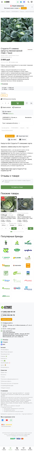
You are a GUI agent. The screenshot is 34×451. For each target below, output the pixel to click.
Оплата (24, 139)
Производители (5, 127)
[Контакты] (31, 2)
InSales (25, 435)
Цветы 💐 (3, 365)
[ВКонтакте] (2, 420)
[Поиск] (28, 2)
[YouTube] (7, 420)
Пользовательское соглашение (9, 383)
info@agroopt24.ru (8, 323)
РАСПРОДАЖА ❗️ (5, 363)
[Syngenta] (28, 250)
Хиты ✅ (3, 360)
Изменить (11, 113)
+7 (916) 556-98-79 (8, 315)
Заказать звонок (6, 319)
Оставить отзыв (17, 187)
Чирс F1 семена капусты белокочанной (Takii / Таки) (24, 217)
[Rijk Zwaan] (17, 242)
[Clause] (17, 258)
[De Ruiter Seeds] (28, 258)
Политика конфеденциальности (9, 379)
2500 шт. (4, 95)
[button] (11, 231)
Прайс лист (4, 372)
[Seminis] (28, 242)
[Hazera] (6, 265)
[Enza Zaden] (6, 250)
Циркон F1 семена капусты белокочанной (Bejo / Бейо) (8, 217)
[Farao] (28, 280)
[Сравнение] (31, 103)
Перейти (24, 8)
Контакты (3, 374)
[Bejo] (6, 242)
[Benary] (6, 280)
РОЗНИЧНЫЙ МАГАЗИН (7, 385)
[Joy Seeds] (17, 273)
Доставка (13, 139)
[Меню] (2, 2)
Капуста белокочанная (7, 130)
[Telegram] (21, 2)
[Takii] (30, 50)
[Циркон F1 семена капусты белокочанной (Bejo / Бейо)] (9, 204)
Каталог (8, 11)
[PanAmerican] (6, 288)
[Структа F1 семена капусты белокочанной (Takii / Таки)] (17, 30)
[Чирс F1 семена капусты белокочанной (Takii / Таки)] (25, 204)
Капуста (22, 11)
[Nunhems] (28, 265)
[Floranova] (28, 288)
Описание (10, 136)
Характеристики (23, 136)
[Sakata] (6, 258)
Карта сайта (27, 434)
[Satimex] (6, 296)
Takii (27, 127)
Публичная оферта (6, 381)
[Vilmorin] (17, 250)
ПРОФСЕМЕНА (15, 11)
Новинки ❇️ (4, 356)
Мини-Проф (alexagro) (7, 352)
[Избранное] (27, 103)
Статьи (3, 377)
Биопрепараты (5, 367)
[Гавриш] (6, 273)
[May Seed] (28, 273)
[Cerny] (17, 280)
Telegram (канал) (5, 388)
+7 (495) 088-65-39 (8, 312)
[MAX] (24, 2)
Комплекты (4, 358)
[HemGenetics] (17, 288)
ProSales (14, 435)
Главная (3, 11)
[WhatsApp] (17, 2)
